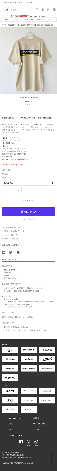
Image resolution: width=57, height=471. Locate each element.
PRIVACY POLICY (15, 435)
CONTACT (37, 430)
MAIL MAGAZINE (39, 424)
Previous (28, 101)
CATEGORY (28, 20)
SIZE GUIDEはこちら (12, 239)
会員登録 (36, 418)
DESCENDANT (13, 25)
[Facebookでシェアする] (4, 251)
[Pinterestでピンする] (19, 251)
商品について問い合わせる (14, 231)
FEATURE (39, 20)
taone (17, 20)
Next (28, 104)
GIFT (10, 430)
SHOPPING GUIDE (16, 418)
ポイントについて (11, 235)
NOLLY (5, 20)
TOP (4, 25)
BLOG (51, 20)
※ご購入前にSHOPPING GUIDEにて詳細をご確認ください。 (25, 330)
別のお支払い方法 (28, 219)
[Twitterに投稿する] (12, 251)
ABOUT (11, 424)
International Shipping (12, 227)
